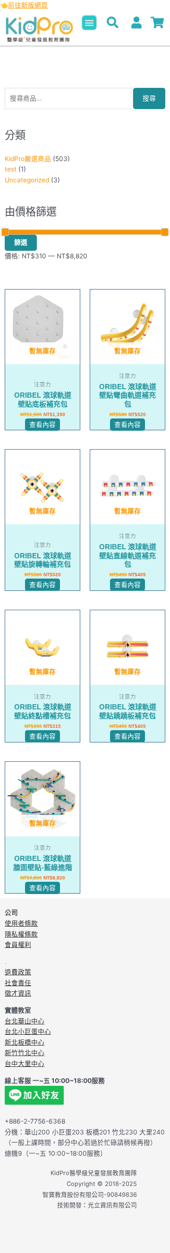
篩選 (20, 242)
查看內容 (42, 424)
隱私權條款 (21, 934)
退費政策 (18, 972)
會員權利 (18, 944)
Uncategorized (27, 180)
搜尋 (149, 98)
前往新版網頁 (28, 5)
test (11, 169)
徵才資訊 (18, 993)
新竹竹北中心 (24, 1053)
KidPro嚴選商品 (28, 158)
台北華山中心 (24, 1021)
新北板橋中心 (24, 1042)
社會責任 (18, 983)
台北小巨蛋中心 (28, 1031)
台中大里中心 (24, 1063)
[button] (89, 23)
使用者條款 (21, 923)
